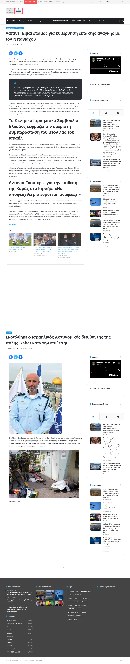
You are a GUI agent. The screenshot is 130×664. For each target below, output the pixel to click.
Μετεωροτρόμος (12, 649)
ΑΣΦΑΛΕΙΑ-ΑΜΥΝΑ (73, 591)
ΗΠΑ (69, 602)
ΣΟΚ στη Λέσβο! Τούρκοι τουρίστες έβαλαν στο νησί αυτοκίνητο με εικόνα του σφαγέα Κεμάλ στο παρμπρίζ (112, 163)
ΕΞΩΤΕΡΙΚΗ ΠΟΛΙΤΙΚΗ (74, 598)
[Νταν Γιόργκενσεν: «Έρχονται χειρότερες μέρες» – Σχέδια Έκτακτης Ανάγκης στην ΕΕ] (45, 239)
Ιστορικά (92, 21)
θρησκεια (10, 636)
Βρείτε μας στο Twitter (100, 100)
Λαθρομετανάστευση (80, 605)
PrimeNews (13, 224)
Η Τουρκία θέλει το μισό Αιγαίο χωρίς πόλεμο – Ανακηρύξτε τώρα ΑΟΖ (111, 212)
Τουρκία (83, 612)
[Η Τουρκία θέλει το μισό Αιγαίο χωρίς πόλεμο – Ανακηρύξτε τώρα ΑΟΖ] (95, 213)
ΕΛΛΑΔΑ (70, 595)
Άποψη (47, 21)
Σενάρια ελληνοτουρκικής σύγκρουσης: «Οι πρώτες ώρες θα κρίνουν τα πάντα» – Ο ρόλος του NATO (111, 224)
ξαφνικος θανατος (72, 619)
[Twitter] (16, 53)
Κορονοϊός (76, 602)
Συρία (79, 609)
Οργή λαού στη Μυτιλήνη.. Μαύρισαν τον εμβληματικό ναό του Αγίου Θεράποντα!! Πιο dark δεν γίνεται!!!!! (112, 124)
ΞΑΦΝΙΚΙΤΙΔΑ (71, 609)
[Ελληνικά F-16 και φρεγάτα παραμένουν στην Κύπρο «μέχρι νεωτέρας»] (95, 202)
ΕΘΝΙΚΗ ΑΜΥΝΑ (86, 591)
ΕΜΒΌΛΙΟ (78, 595)
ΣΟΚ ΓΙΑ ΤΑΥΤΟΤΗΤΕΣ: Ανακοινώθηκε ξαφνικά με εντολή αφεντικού (58, 2)
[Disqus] (45, 295)
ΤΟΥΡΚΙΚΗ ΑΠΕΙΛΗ (73, 612)
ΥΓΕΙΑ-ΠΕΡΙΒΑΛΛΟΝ (78, 21)
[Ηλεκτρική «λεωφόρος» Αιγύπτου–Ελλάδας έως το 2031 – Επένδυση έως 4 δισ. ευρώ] (95, 237)
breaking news (11, 28)
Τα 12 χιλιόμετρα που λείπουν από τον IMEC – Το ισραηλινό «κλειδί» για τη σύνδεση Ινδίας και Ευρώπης (111, 189)
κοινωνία (9, 642)
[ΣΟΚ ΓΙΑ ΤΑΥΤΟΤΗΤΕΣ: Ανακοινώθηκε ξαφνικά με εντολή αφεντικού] (40, 603)
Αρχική (122, 660)
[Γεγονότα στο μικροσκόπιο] (14, 11)
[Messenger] (20, 53)
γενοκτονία (71, 615)
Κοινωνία (102, 21)
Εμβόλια (85, 598)
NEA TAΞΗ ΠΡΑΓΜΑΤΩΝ (60, 21)
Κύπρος (21, 21)
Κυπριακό (84, 602)
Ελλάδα (30, 21)
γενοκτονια (79, 615)
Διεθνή (39, 21)
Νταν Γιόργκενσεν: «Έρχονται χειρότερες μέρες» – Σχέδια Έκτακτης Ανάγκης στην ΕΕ (43, 249)
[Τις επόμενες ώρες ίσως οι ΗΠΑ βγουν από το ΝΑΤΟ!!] (20, 239)
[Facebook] (11, 53)
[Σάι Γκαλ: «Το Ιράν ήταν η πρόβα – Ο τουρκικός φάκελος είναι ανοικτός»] (50, 592)
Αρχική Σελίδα (11, 21)
